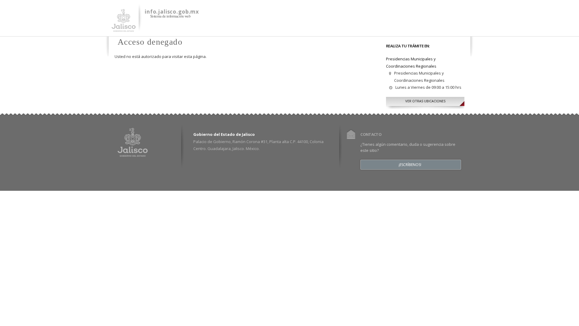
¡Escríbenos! (410, 164)
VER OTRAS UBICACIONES (425, 101)
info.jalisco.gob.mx (172, 11)
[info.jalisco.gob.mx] (124, 28)
